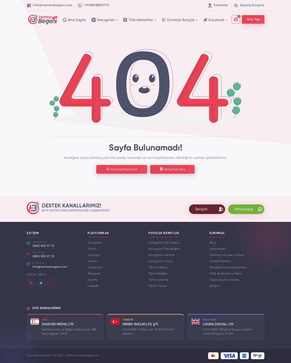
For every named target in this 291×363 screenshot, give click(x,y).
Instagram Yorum (160, 261)
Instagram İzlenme (161, 255)
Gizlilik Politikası (220, 261)
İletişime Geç (174, 169)
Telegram (94, 273)
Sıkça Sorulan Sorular (224, 279)
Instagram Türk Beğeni (164, 248)
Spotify (93, 279)
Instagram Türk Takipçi (164, 242)
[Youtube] (51, 283)
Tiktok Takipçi (157, 267)
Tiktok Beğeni (158, 273)
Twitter (92, 261)
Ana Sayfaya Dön (123, 169)
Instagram (95, 242)
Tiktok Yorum (157, 286)
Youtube (94, 255)
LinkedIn (93, 286)
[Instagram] (31, 283)
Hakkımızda (217, 248)
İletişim (214, 286)
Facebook (95, 267)
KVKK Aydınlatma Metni (225, 273)
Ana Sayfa (76, 20)
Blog (212, 242)
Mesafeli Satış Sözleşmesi (227, 267)
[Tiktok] (41, 283)
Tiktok (92, 248)
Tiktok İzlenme (158, 279)
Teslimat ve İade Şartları (226, 255)
